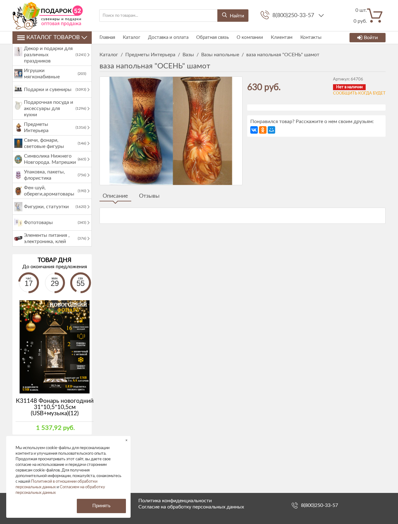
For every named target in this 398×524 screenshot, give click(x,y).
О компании (250, 37)
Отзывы (149, 196)
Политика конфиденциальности (175, 500)
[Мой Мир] (271, 130)
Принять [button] (101, 505)
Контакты (311, 37)
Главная (107, 37)
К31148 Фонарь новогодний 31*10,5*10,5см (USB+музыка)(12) (55, 407)
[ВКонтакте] (254, 130)
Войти (371, 37)
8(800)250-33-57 (294, 15)
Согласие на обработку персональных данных (191, 506)
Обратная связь (212, 37)
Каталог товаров (53, 37)
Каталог (131, 37)
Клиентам (282, 37)
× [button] (126, 440)
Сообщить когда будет (359, 93)
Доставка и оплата (168, 37)
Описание (115, 196)
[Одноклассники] (262, 130)
